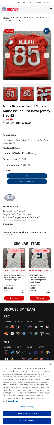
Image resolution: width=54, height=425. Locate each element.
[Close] (51, 364)
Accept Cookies (27, 420)
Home (6, 18)
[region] (27, 392)
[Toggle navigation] (50, 9)
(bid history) (31, 153)
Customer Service (34, 2)
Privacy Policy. (12, 401)
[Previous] (7, 55)
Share (27, 176)
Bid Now (14, 298)
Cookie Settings (27, 406)
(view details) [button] (8, 234)
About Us (47, 2)
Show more (7, 170)
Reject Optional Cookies (27, 413)
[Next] (46, 55)
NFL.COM (21, 2)
